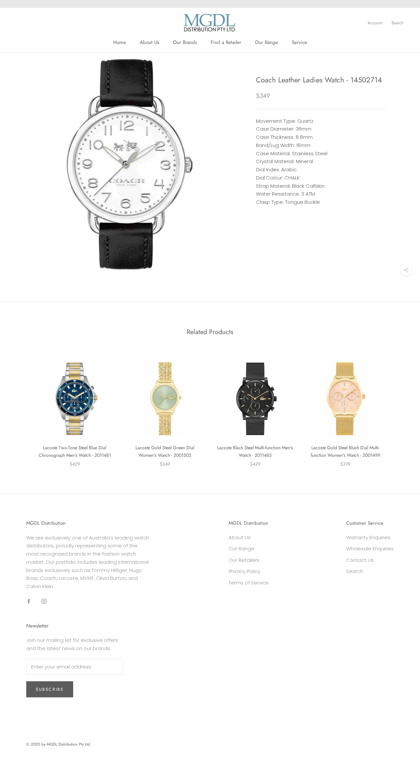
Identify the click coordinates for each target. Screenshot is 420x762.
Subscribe (50, 689)
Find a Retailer (226, 42)
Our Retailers (244, 560)
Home (119, 42)
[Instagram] (44, 601)
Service (299, 42)
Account (375, 23)
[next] (399, 406)
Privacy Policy (244, 571)
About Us (149, 42)
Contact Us (360, 560)
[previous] (20, 406)
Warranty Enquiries (368, 537)
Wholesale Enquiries (370, 548)
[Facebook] (28, 601)
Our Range (266, 42)
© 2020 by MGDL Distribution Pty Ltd (58, 744)
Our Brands (185, 42)
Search (397, 23)
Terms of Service (249, 582)
